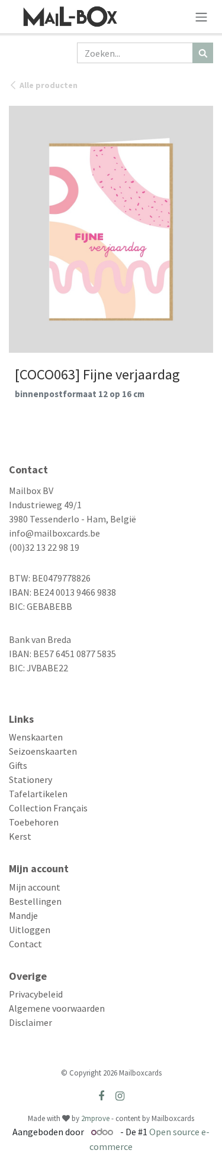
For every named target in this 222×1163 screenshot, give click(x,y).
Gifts (18, 765)
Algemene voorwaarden (57, 1008)
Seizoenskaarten (43, 751)
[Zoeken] (202, 53)
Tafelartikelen (38, 794)
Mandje (23, 915)
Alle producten (49, 85)
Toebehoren (34, 822)
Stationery (30, 779)
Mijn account (34, 887)
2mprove (95, 1118)
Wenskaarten (36, 737)
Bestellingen (35, 901)
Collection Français (48, 808)
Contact (25, 944)
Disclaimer (30, 1022)
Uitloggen (29, 929)
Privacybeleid (36, 994)
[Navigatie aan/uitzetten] (201, 16)
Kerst (20, 836)
